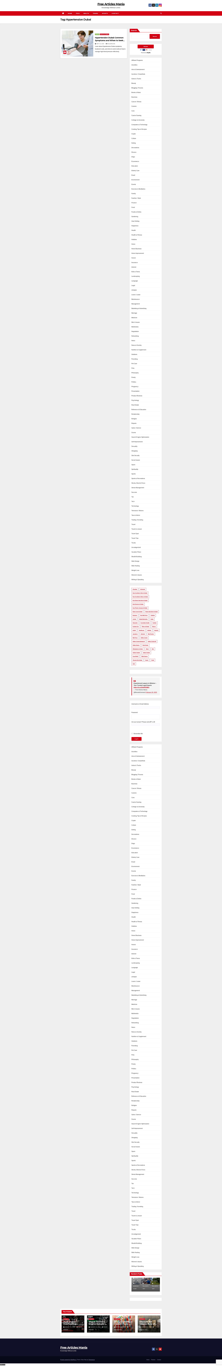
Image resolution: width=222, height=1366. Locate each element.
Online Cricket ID (152, 641)
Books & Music (136, 92)
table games (144, 656)
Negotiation (135, 331)
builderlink (111, 43)
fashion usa (136, 626)
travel (146, 660)
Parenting (134, 359)
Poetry (133, 377)
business (135, 615)
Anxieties (134, 65)
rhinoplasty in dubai (138, 649)
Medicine (134, 317)
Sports (105, 13)
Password (134, 712)
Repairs (133, 423)
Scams (133, 432)
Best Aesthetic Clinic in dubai (140, 593)
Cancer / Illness (136, 101)
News (133, 340)
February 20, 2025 (151, 692)
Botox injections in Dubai (151, 611)
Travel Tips (134, 538)
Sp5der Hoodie (136, 652)
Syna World (135, 656)
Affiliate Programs (137, 60)
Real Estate (135, 405)
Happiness (134, 225)
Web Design (135, 561)
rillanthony (145, 1287)
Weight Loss (135, 570)
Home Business (136, 248)
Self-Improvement (137, 441)
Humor (133, 258)
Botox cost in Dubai (137, 611)
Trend (152, 660)
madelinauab (135, 1287)
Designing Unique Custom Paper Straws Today (123, 1323)
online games (136, 645)
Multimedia (134, 327)
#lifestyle (142, 589)
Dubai (152, 619)
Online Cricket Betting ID (139, 641)
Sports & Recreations (138, 478)
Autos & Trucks (136, 78)
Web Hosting (135, 566)
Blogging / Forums (137, 88)
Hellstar (149, 630)
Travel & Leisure (136, 529)
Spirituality (134, 469)
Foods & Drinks (136, 212)
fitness (154, 626)
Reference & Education (138, 409)
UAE (134, 663)
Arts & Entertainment (137, 69)
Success (134, 492)
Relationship (135, 414)
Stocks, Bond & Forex (138, 483)
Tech (78, 13)
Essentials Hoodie (145, 622)
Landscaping (135, 276)
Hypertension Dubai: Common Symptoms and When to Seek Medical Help (109, 40)
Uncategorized (136, 547)
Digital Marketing (143, 619)
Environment (135, 180)
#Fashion (135, 589)
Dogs (133, 157)
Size (153, 649)
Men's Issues (135, 322)
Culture (133, 138)
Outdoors (134, 354)
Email (133, 175)
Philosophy (135, 373)
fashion (154, 622)
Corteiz (134, 619)
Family (133, 193)
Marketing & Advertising (138, 308)
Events (133, 184)
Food (133, 207)
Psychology (135, 400)
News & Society (136, 345)
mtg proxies (151, 634)
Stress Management (137, 487)
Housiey (156, 630)
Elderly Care (135, 170)
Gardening (134, 216)
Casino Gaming (136, 115)
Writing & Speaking (137, 579)
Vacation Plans (136, 552)
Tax (132, 497)
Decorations (135, 147)
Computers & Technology (139, 124)
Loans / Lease (135, 294)
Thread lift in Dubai (137, 660)
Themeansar (91, 1359)
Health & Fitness (104, 34)
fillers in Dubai (145, 626)
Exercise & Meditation (138, 189)
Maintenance (135, 299)
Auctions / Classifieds (138, 74)
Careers (133, 106)
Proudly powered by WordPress (68, 1359)
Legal (133, 285)
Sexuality (134, 446)
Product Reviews (136, 395)
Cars (133, 111)
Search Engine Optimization (140, 437)
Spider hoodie (146, 652)
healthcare (141, 630)
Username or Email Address (140, 704)
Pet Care (134, 363)
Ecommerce (135, 161)
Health (86, 13)
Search (134, 30)
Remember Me (138, 733)
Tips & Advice (135, 515)
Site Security (135, 455)
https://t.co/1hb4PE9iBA (141, 687)
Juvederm (135, 634)
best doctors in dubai (138, 604)
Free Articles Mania (111, 4)
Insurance (134, 262)
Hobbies (134, 239)
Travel (95, 13)
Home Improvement (137, 253)
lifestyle (143, 634)
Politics (133, 382)
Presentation (135, 391)
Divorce (133, 152)
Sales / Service (136, 428)
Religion (134, 418)
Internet (133, 267)
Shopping (134, 451)
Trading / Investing (137, 520)
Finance (134, 202)
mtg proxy (135, 637)
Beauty (133, 83)
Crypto (133, 134)
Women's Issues (136, 575)
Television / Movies (137, 510)
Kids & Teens (135, 271)
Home (70, 13)
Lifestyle (134, 290)
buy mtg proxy (144, 615)
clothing (153, 615)
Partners (153, 1359)
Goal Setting (135, 221)
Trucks (133, 543)
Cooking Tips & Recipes (139, 129)
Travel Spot (135, 533)
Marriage (134, 313)
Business (134, 97)
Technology (135, 506)
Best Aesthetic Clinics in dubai (140, 596)
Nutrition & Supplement (138, 350)
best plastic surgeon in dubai (140, 608)
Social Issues (135, 460)
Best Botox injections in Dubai (140, 600)
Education (134, 166)
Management (135, 304)
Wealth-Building (136, 556)
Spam (133, 464)
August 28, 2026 (70, 1327)
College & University (137, 120)
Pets (132, 368)
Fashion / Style (136, 198)
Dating (133, 143)
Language (134, 281)
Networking (135, 336)
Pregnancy (134, 386)
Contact (115, 13)
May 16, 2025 (101, 43)
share (147, 649)
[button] (161, 13)
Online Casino (144, 637)
